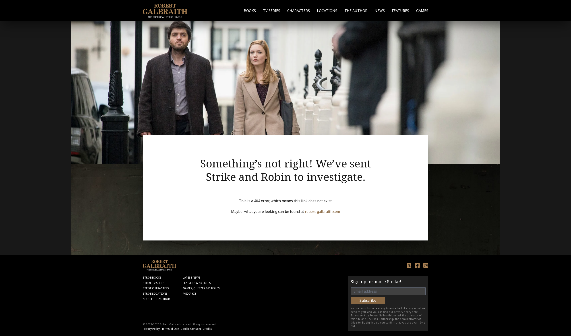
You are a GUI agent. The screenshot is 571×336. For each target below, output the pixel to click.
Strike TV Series (153, 283)
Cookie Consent (191, 329)
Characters (298, 10)
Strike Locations (155, 293)
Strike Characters (156, 288)
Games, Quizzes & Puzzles (201, 288)
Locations (327, 10)
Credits (207, 329)
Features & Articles (197, 283)
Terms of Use (170, 329)
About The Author (156, 299)
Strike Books (152, 277)
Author (355, 10)
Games (422, 10)
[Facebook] (417, 265)
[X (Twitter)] (409, 265)
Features (400, 10)
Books (250, 10)
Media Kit (189, 293)
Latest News (191, 277)
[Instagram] (426, 265)
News (379, 10)
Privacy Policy (151, 329)
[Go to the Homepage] (165, 11)
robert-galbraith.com (322, 211)
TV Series (271, 10)
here (415, 312)
